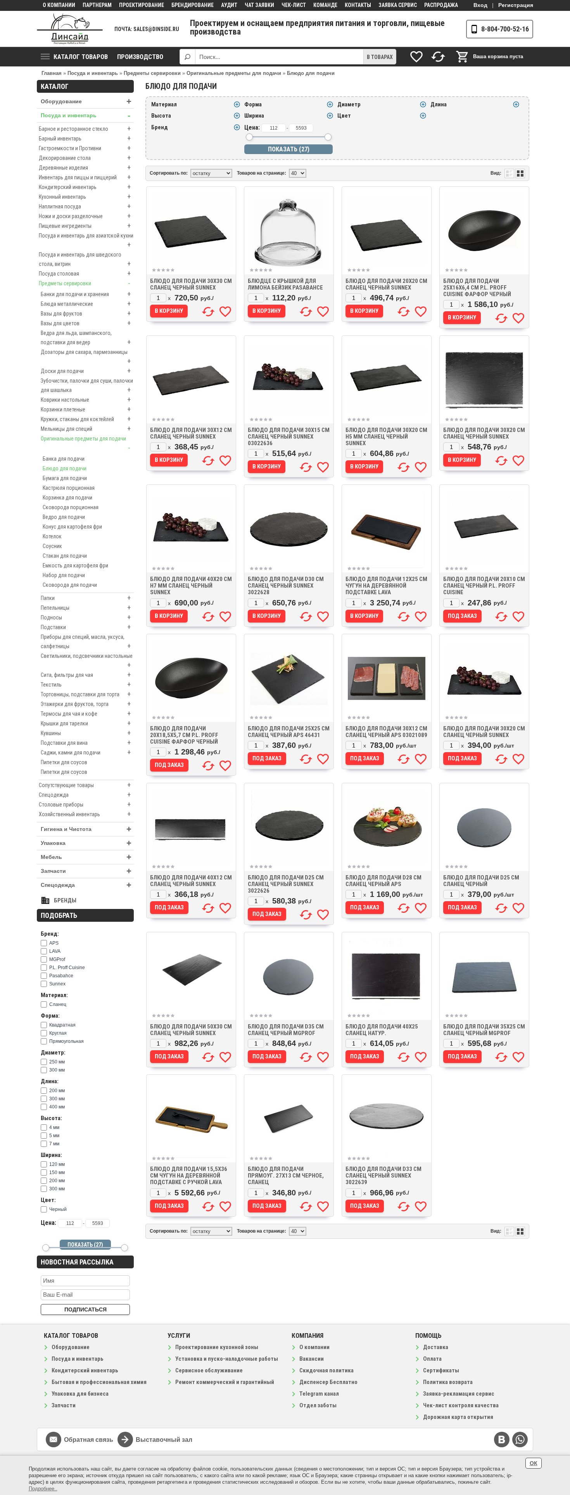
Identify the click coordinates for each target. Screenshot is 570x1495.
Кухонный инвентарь (85, 197)
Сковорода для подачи (70, 585)
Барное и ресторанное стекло (85, 129)
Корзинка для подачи (67, 497)
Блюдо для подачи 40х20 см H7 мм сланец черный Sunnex (191, 586)
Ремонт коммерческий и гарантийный (224, 1382)
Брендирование (192, 5)
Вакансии (311, 1358)
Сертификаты (441, 1370)
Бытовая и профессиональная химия (99, 1382)
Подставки (86, 627)
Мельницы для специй (86, 429)
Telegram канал (319, 1393)
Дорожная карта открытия (458, 1416)
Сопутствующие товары (85, 785)
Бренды (65, 900)
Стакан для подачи (65, 556)
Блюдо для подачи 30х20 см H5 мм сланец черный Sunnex (386, 437)
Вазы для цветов (86, 323)
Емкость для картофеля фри (75, 565)
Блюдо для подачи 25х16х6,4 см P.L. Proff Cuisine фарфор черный (477, 287)
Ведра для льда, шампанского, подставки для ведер (86, 338)
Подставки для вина (86, 743)
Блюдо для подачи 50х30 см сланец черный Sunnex (191, 1030)
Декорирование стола (85, 158)
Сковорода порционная (70, 507)
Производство (140, 57)
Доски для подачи (86, 371)
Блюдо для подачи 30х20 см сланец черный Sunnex (484, 433)
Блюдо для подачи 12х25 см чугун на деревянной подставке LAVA (386, 586)
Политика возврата (448, 1382)
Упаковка (86, 843)
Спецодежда (85, 795)
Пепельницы (86, 608)
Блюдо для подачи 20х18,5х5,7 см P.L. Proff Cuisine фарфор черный (184, 735)
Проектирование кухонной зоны (216, 1347)
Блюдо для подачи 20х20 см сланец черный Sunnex (386, 284)
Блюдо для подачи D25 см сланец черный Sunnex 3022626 (286, 884)
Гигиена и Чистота (86, 829)
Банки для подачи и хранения (86, 294)
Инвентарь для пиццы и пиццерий (85, 177)
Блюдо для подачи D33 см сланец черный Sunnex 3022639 (383, 1175)
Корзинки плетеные (86, 409)
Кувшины (86, 733)
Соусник (52, 546)
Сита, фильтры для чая (86, 675)
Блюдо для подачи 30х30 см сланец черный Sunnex (191, 284)
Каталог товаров (81, 57)
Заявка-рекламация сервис (458, 1393)
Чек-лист (294, 5)
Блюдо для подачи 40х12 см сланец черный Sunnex (191, 881)
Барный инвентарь (85, 138)
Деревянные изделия (85, 167)
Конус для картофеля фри (72, 527)
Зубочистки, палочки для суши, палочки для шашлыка (87, 386)
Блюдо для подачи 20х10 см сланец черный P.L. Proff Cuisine (484, 586)
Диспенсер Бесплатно (328, 1382)
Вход (480, 5)
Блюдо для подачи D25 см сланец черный (481, 881)
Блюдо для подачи (64, 468)
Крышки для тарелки (86, 723)
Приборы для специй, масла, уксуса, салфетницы (86, 642)
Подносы (86, 617)
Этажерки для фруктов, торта (86, 704)
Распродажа (441, 5)
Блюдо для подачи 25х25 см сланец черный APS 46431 (289, 732)
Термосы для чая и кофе (86, 713)
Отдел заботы (318, 1405)
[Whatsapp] (520, 1439)
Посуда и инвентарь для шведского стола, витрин (85, 259)
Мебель (86, 857)
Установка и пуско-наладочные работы (226, 1358)
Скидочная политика (326, 1370)
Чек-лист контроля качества (461, 1405)
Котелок (52, 536)
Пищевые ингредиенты (85, 226)
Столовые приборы (85, 804)
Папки (86, 598)
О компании (59, 5)
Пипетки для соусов (64, 762)
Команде (325, 5)
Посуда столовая (85, 273)
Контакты (358, 5)
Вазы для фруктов (86, 313)
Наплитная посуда (85, 206)
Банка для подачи (64, 459)
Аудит (229, 5)
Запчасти (86, 871)
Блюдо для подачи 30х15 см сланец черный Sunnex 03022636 (289, 437)
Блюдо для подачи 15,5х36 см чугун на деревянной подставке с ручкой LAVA (188, 1175)
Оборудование (86, 101)
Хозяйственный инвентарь (85, 814)
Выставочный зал (164, 1439)
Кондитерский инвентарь (85, 187)
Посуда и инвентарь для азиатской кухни (86, 240)
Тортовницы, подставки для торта (86, 694)
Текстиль (86, 684)
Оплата (432, 1358)
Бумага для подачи (65, 478)
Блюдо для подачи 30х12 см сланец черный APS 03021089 (386, 732)
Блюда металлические (86, 304)
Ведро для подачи (64, 517)
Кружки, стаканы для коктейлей (86, 419)
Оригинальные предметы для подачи (85, 443)
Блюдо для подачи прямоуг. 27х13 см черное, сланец (286, 1175)
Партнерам (97, 5)
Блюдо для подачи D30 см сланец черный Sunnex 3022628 (286, 586)
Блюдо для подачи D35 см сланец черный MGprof (286, 1030)
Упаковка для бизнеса (80, 1393)
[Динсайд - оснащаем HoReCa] (70, 29)
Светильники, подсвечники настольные (87, 661)
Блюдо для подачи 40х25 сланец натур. (381, 1030)
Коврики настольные (86, 399)
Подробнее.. (43, 1489)
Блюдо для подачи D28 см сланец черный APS (383, 881)
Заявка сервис (397, 5)
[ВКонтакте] (502, 1439)
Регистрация (515, 5)
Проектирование (141, 5)
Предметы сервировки (84, 283)
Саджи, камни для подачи (86, 752)
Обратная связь (88, 1439)
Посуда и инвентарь (85, 115)
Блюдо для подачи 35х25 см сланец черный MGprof (484, 1030)
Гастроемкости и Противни (85, 148)
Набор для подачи (64, 575)
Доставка (435, 1347)
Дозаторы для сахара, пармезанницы (86, 357)
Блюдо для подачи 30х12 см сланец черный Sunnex (191, 433)
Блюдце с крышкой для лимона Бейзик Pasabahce (285, 284)
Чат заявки (259, 5)
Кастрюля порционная (69, 488)
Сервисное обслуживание (209, 1370)
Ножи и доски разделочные (85, 216)
